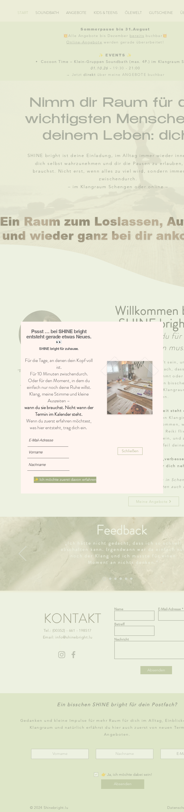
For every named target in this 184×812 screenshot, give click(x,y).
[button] (130, 451)
